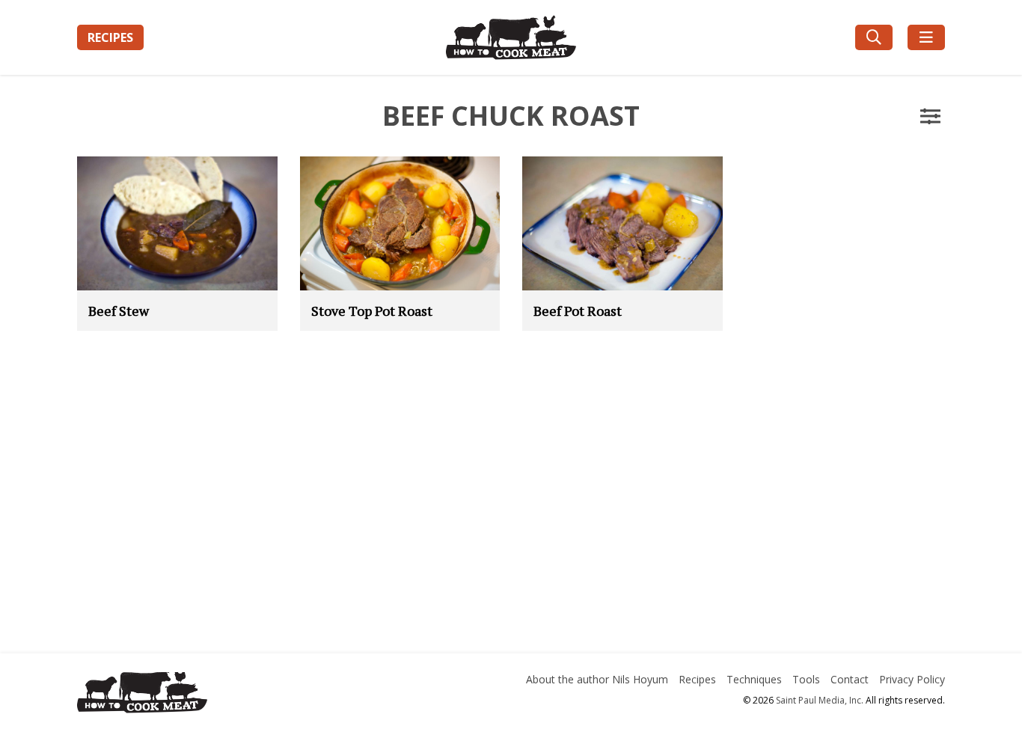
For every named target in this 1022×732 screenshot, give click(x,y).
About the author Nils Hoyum (597, 679)
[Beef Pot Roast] (622, 223)
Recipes (110, 37)
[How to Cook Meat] (511, 37)
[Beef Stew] (177, 223)
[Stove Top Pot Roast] (400, 223)
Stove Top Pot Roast (371, 311)
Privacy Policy (912, 679)
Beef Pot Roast (577, 311)
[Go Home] (214, 694)
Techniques (754, 679)
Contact (849, 679)
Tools (806, 679)
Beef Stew (118, 311)
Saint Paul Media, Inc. (819, 700)
